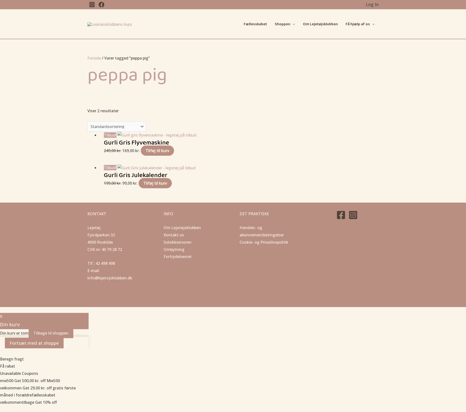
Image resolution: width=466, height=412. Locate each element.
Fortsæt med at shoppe (34, 343)
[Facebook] (341, 215)
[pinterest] (92, 4)
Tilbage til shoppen (50, 333)
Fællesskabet (255, 24)
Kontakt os (174, 235)
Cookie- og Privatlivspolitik (264, 242)
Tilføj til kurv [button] (157, 150)
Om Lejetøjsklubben (320, 24)
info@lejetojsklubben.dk (109, 278)
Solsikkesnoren (177, 242)
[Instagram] (353, 215)
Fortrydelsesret (178, 256)
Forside (94, 58)
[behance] (101, 4)
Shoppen (282, 24)
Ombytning (174, 249)
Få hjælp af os (358, 24)
